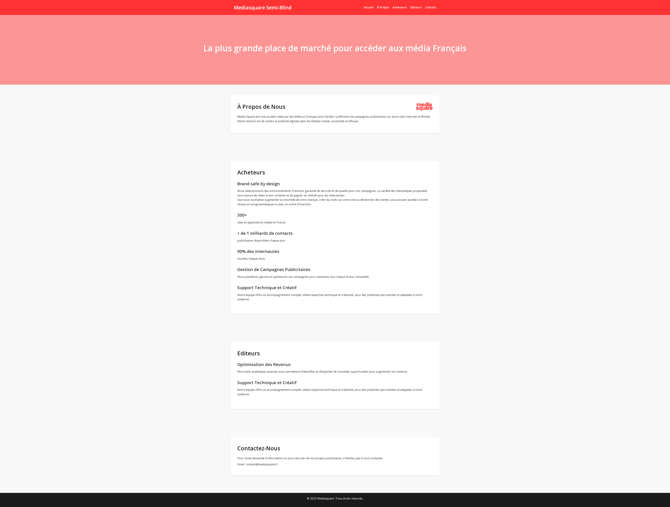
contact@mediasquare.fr (262, 464)
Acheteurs (400, 7)
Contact (430, 7)
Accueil (368, 7)
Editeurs (416, 7)
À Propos (383, 7)
